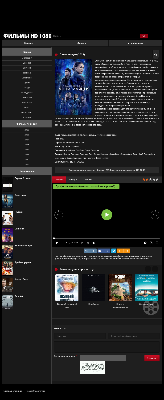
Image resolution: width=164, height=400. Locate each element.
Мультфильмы (135, 43)
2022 (27, 149)
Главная (28, 43)
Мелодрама (27, 92)
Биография (26, 58)
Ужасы (27, 107)
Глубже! (19, 212)
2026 (27, 130)
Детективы (27, 78)
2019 (27, 164)
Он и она (19, 229)
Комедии (27, 87)
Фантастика (26, 112)
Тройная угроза (23, 262)
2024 (27, 140)
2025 (27, 135)
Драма (27, 83)
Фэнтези (27, 117)
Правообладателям (35, 391)
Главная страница (13, 391)
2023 (27, 144)
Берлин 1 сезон (23, 178)
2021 (27, 154)
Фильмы (81, 43)
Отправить (152, 358)
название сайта (28, 36)
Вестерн (27, 68)
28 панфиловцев (23, 245)
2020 (27, 159)
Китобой (19, 296)
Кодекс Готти (21, 279)
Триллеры (27, 102)
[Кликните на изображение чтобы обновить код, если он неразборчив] (92, 373)
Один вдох (20, 195)
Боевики (27, 63)
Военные (27, 73)
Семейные (27, 97)
